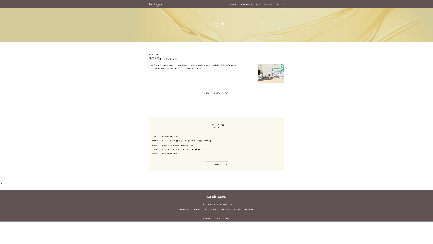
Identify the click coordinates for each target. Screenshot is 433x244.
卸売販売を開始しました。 (165, 154)
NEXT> (226, 93)
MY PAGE (280, 5)
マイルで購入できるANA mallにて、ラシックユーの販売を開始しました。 (180, 149)
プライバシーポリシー (211, 209)
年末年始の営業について (165, 136)
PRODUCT (233, 5)
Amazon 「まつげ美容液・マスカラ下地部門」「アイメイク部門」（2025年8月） (182, 141)
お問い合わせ (249, 209)
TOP (202, 204)
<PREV (206, 93)
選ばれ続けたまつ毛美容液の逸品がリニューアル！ (173, 145)
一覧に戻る (216, 93)
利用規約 (197, 209)
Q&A (258, 5)
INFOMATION (247, 5)
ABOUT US (268, 5)
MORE (216, 164)
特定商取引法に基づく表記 (231, 209)
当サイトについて (185, 209)
